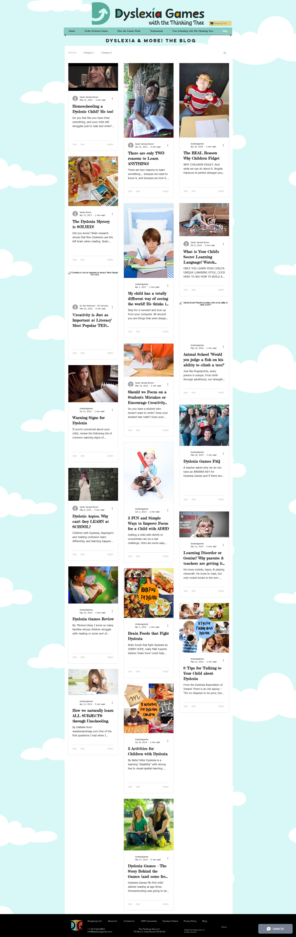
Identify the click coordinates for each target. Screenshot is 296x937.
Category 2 (106, 52)
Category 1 (88, 52)
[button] (224, 53)
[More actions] (113, 98)
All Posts (72, 52)
